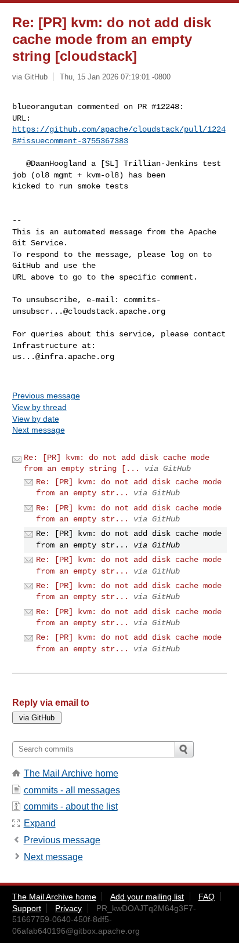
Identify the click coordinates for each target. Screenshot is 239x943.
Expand (40, 823)
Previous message (46, 395)
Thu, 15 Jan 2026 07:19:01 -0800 (115, 76)
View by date (35, 418)
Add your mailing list (147, 896)
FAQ (206, 896)
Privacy (68, 908)
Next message (38, 429)
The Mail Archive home (71, 773)
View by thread (39, 407)
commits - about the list (71, 806)
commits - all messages (72, 790)
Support (26, 908)
